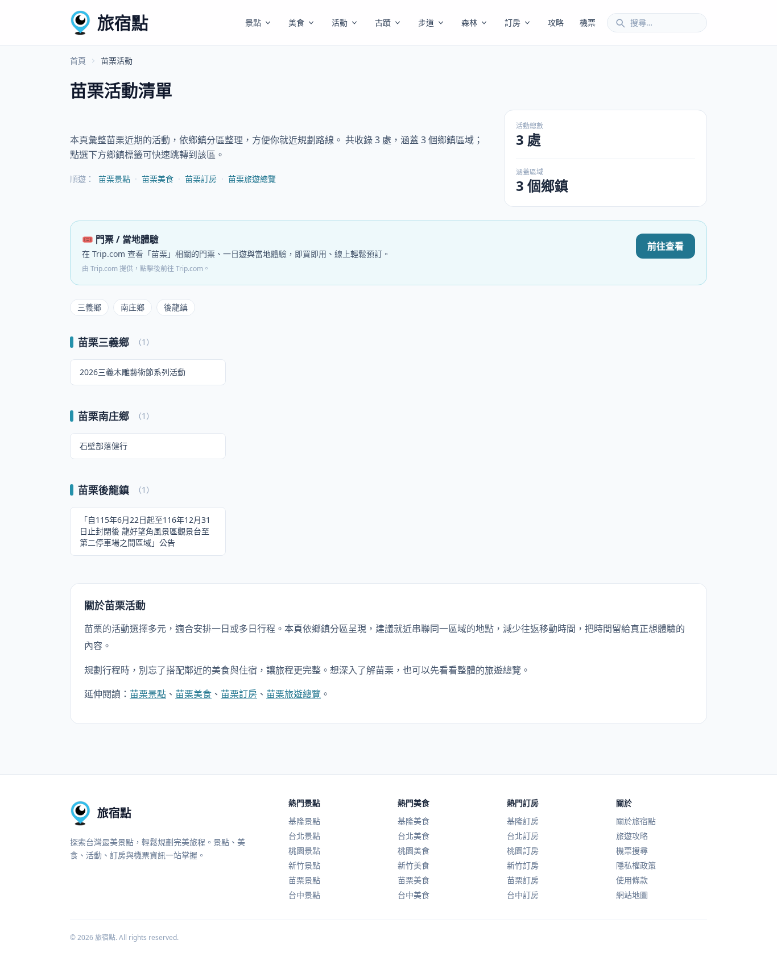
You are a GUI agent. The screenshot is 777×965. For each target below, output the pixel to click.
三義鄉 (89, 307)
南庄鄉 (132, 307)
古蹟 (383, 22)
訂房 (512, 22)
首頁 (78, 60)
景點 (253, 22)
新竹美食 (413, 865)
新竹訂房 (523, 865)
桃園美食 (413, 850)
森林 (469, 22)
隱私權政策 (636, 865)
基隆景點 (304, 821)
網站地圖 (632, 894)
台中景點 (304, 894)
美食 (296, 22)
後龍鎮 (176, 307)
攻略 (556, 22)
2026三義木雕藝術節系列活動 (132, 372)
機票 (588, 22)
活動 (340, 22)
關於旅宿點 (636, 821)
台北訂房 (523, 835)
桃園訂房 (523, 850)
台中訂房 (523, 894)
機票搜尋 (632, 850)
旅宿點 (122, 22)
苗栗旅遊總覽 (252, 178)
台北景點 (304, 835)
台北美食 (413, 835)
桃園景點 (304, 850)
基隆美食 (413, 821)
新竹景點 (304, 865)
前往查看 (665, 246)
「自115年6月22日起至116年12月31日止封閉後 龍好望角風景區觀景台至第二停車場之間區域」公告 (145, 531)
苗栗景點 (114, 178)
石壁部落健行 (103, 445)
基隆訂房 (523, 821)
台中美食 (413, 894)
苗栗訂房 (201, 178)
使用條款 (632, 880)
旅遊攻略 (632, 835)
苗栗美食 (157, 178)
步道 (426, 22)
